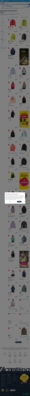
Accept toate (19, 201)
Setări (10, 201)
